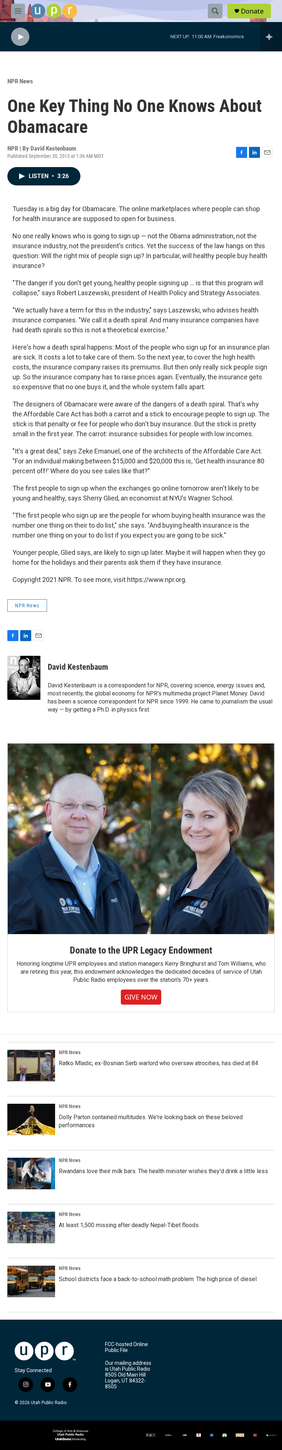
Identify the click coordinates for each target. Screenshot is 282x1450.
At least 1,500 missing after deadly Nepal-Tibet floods (129, 1225)
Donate (252, 11)
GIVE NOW (141, 996)
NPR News (20, 81)
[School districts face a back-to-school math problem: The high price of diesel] (31, 1281)
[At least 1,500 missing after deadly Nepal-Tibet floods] (31, 1227)
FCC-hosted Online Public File (126, 1347)
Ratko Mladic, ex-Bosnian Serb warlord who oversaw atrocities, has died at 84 (158, 1063)
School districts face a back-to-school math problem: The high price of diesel (158, 1279)
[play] (20, 37)
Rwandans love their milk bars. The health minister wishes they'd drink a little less (163, 1171)
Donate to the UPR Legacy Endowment (141, 950)
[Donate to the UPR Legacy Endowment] (141, 839)
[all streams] (271, 36)
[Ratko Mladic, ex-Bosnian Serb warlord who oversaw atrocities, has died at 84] (31, 1065)
